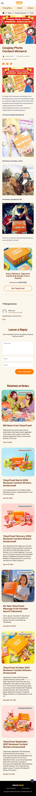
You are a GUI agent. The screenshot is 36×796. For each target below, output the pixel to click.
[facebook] (3, 64)
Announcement (20, 13)
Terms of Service (11, 788)
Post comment (24, 372)
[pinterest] (7, 64)
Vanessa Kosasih (9, 56)
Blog (9, 13)
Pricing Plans (7, 8)
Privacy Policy (26, 788)
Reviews (30, 8)
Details (19, 8)
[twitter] (11, 64)
